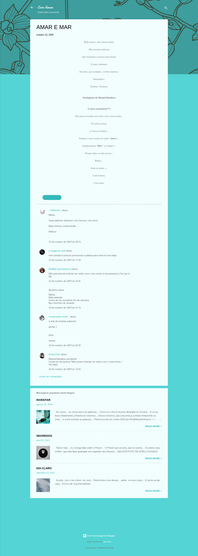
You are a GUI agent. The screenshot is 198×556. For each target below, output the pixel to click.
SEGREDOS (44, 435)
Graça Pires (54, 354)
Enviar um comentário (50, 376)
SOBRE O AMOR (52, 197)
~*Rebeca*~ (55, 210)
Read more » (153, 426)
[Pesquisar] (166, 8)
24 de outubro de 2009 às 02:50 (65, 345)
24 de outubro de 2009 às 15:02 (65, 369)
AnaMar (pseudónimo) (60, 269)
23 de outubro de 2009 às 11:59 (65, 260)
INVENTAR (43, 399)
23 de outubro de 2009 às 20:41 (65, 281)
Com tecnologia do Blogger (101, 535)
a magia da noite (57, 250)
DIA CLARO (44, 468)
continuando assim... (59, 316)
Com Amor (45, 7)
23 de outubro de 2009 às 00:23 (65, 241)
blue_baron (107, 542)
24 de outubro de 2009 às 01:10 (65, 307)
